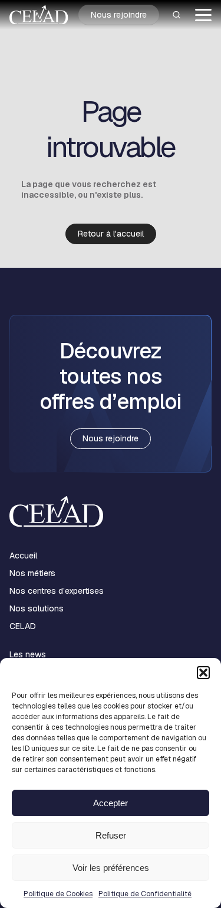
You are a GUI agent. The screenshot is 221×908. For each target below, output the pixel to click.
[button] (203, 672)
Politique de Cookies (58, 894)
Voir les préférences (110, 868)
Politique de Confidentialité (145, 894)
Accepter (110, 803)
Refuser (110, 835)
